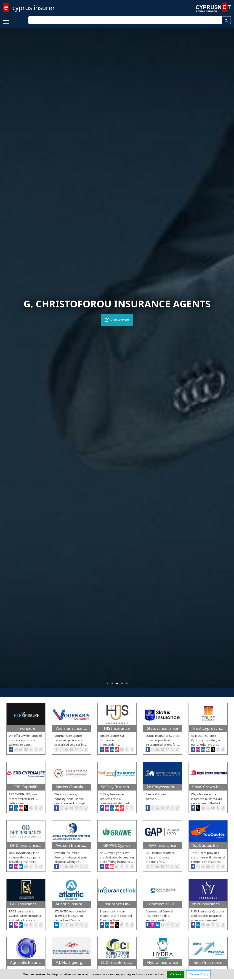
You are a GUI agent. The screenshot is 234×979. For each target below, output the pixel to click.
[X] (172, 749)
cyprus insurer (33, 7)
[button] (107, 683)
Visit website (120, 320)
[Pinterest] (167, 749)
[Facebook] (148, 749)
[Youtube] (162, 749)
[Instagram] (152, 749)
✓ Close (175, 974)
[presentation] (7, 361)
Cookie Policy (198, 974)
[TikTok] (177, 749)
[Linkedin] (157, 749)
